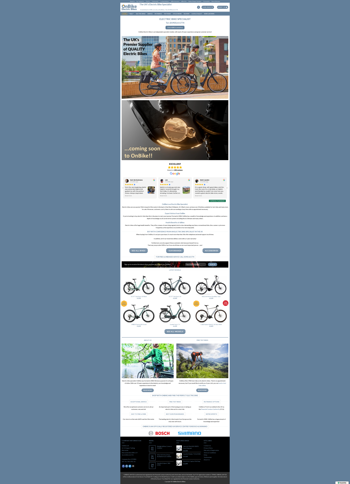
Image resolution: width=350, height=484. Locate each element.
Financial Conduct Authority (210, 409)
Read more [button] (128, 196)
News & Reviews (216, 1)
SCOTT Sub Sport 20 (175, 296)
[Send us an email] (133, 466)
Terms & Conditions (210, 452)
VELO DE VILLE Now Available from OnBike (164, 455)
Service (149, 13)
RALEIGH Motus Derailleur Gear (211, 296)
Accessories (206, 1)
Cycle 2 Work (177, 13)
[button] (208, 7)
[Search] (198, 7)
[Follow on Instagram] (126, 466)
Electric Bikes (140, 13)
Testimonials (155, 1)
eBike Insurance (175, 1)
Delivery (186, 13)
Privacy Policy (208, 448)
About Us (132, 1)
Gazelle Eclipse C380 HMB (163, 464)
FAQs (205, 455)
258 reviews (178, 170)
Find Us (148, 1)
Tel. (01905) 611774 (175, 23)
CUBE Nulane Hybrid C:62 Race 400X (211, 324)
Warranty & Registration (211, 450)
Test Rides (167, 13)
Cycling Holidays (164, 1)
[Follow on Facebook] (123, 466)
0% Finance (158, 13)
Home (125, 13)
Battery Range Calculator (194, 1)
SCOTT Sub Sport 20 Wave (139, 296)
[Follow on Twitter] (129, 466)
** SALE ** (131, 13)
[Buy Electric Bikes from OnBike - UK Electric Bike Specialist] (129, 7)
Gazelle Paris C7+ (175, 324)
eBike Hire (183, 1)
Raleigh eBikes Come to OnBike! (164, 447)
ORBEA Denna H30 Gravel (138, 324)
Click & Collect (196, 13)
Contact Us (141, 1)
